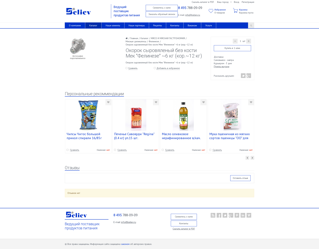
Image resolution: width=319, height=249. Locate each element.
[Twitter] (243, 75)
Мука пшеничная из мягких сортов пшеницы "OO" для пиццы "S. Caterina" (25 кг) (229, 138)
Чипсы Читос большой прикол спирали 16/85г (84, 136)
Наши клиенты (113, 25)
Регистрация (248, 1)
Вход (236, 1)
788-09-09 (190, 8)
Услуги (208, 25)
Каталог (93, 25)
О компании (75, 25)
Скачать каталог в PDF (203, 1)
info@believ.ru (192, 14)
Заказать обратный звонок (162, 14)
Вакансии (192, 25)
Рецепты (157, 25)
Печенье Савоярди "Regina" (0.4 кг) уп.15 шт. (134, 136)
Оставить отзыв (240, 178)
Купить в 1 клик (232, 48)
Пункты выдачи (221, 66)
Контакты (174, 25)
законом (125, 244)
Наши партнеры (137, 25)
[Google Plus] (248, 75)
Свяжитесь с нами (162, 7)
